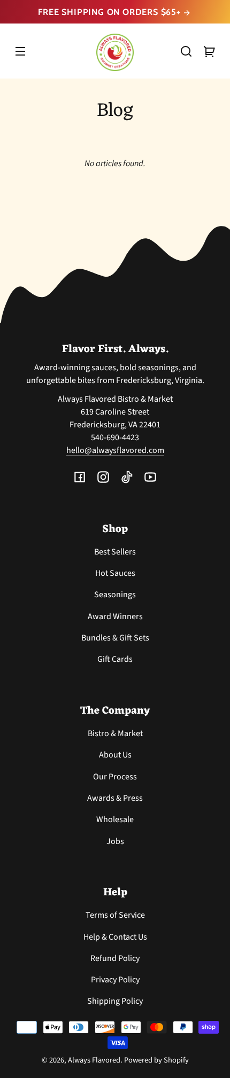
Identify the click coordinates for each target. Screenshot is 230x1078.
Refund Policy (115, 958)
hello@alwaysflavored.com (115, 450)
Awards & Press (115, 798)
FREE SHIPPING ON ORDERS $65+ (110, 12)
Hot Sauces (115, 573)
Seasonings (115, 594)
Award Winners (115, 616)
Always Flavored (94, 1060)
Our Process (115, 777)
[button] (186, 51)
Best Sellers (115, 552)
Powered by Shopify (156, 1060)
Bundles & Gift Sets (115, 638)
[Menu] (20, 51)
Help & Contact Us (115, 937)
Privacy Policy (115, 980)
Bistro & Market (115, 733)
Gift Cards (115, 659)
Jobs (115, 841)
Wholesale (115, 819)
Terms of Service (115, 915)
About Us (115, 755)
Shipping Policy (115, 1001)
